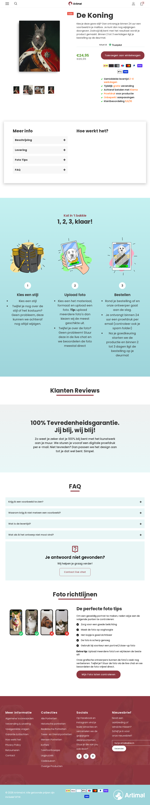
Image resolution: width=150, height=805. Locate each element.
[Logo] (75, 3)
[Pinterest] (93, 756)
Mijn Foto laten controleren (98, 674)
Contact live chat (75, 572)
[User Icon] (133, 3)
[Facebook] (79, 756)
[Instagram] (86, 756)
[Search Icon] (15, 3)
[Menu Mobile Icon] (7, 3)
